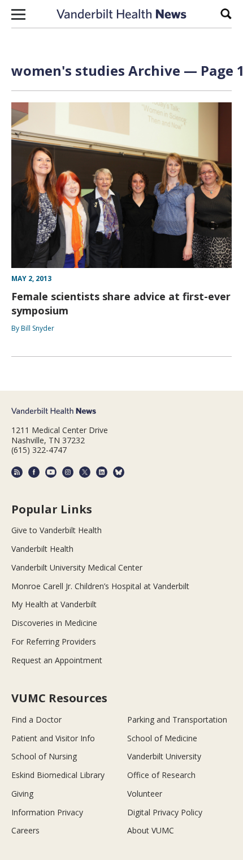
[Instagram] (67, 472)
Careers (25, 830)
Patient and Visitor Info (53, 738)
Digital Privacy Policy (164, 812)
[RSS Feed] (17, 472)
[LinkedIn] (101, 472)
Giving (22, 793)
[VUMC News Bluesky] (118, 472)
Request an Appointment (56, 660)
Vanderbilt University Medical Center (76, 567)
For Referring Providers (53, 641)
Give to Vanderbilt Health (56, 530)
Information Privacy (47, 812)
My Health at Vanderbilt (54, 604)
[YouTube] (51, 472)
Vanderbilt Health (42, 548)
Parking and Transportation (177, 719)
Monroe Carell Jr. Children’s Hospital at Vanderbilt (100, 586)
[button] (18, 14)
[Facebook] (34, 472)
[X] (84, 472)
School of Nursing (44, 756)
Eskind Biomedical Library (58, 775)
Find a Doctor (36, 719)
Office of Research (161, 775)
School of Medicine (162, 738)
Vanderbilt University (164, 756)
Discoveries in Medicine (54, 622)
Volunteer (144, 793)
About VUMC (150, 830)
